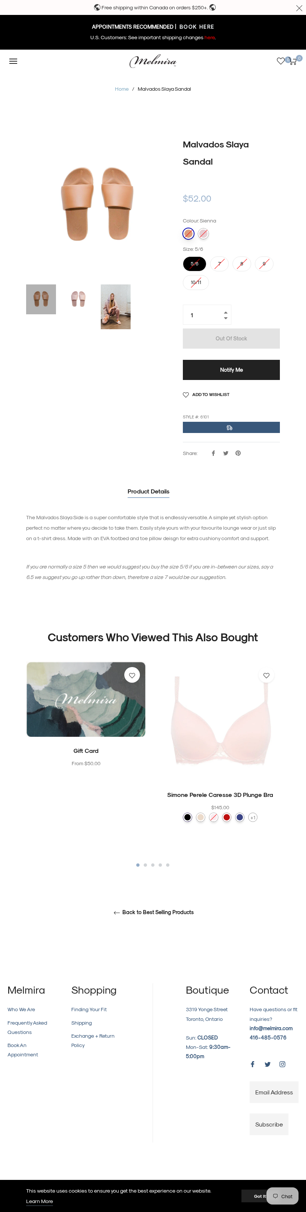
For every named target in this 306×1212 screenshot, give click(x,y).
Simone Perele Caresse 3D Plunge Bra (220, 794)
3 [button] (152, 865)
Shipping (81, 1022)
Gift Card (86, 750)
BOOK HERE (196, 27)
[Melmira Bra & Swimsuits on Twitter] (268, 1063)
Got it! (260, 1196)
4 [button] (160, 865)
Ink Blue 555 (239, 817)
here (209, 37)
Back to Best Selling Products (157, 912)
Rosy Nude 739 (200, 817)
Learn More (39, 1201)
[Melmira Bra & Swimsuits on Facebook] (253, 1063)
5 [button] (167, 865)
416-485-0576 (268, 1037)
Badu (203, 233)
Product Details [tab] (148, 491)
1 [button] (138, 865)
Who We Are (21, 1009)
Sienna (188, 233)
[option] (86, 729)
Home (122, 88)
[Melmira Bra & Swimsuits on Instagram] (282, 1063)
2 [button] (145, 865)
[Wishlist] (281, 61)
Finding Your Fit (89, 1009)
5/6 (195, 261)
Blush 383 (213, 817)
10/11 (196, 280)
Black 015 (187, 817)
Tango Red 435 (226, 817)
